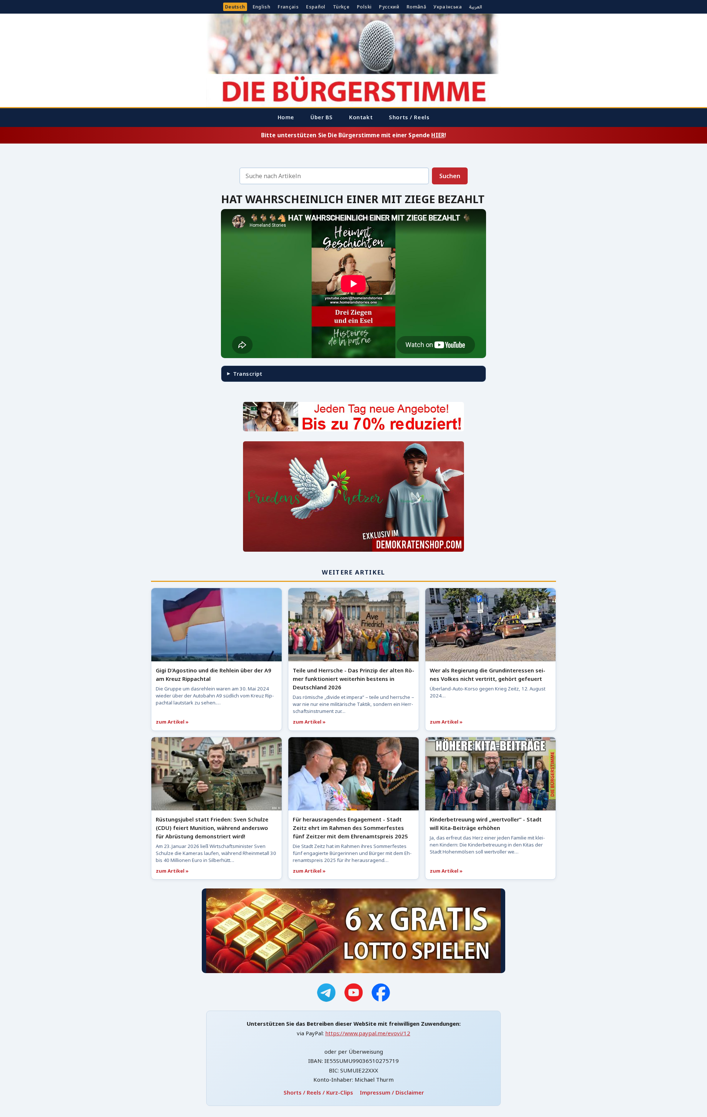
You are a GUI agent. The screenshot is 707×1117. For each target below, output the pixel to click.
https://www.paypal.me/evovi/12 (367, 1033)
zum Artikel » (172, 721)
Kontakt (361, 117)
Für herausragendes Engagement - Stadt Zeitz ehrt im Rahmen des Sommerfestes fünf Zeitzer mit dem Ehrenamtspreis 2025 (350, 828)
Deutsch (235, 7)
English (262, 7)
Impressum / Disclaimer (392, 1092)
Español (316, 7)
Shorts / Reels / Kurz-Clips (318, 1092)
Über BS (321, 117)
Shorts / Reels (409, 117)
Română (416, 7)
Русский (389, 7)
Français (288, 7)
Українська (447, 7)
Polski (364, 7)
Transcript (247, 373)
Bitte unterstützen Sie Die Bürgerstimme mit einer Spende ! (353, 135)
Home (286, 117)
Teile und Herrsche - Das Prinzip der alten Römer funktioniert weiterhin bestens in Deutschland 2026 (353, 679)
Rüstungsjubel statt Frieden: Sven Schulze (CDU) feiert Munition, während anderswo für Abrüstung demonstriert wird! (212, 828)
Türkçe (341, 7)
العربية (475, 7)
